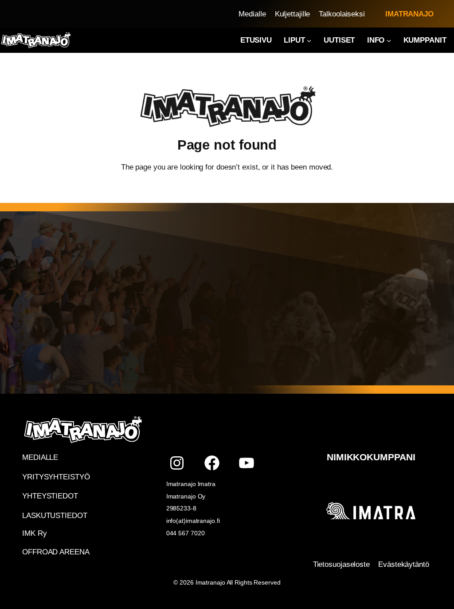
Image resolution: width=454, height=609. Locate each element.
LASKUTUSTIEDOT (54, 515)
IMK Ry (34, 533)
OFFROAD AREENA (56, 551)
